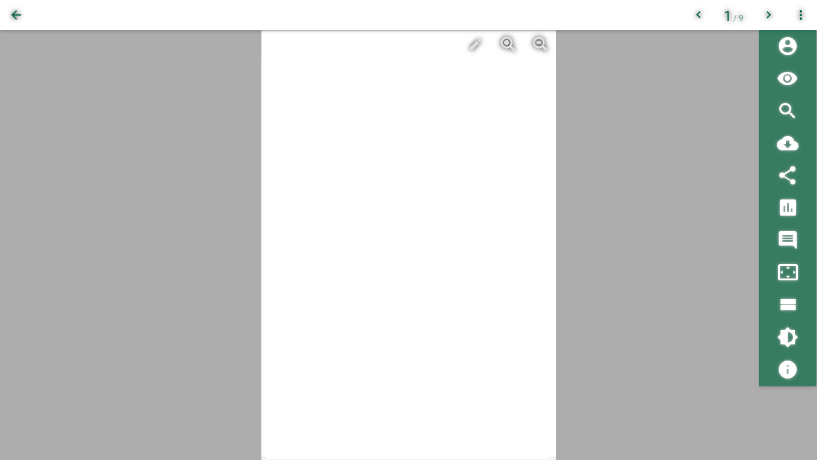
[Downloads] (787, 143)
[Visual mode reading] (787, 78)
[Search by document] (787, 111)
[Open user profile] (787, 46)
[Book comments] (787, 240)
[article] (408, 244)
